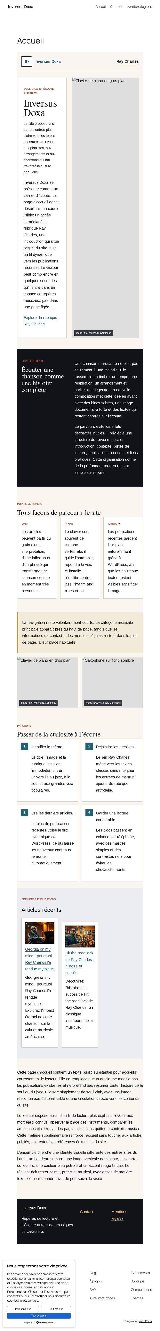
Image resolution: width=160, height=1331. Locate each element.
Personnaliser (23, 1308)
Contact (116, 6)
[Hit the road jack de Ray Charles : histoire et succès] (80, 938)
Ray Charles (127, 61)
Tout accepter (39, 1315)
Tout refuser (56, 1308)
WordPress (145, 1321)
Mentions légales (139, 6)
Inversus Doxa (20, 6)
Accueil (101, 6)
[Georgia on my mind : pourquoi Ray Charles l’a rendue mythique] (39, 934)
